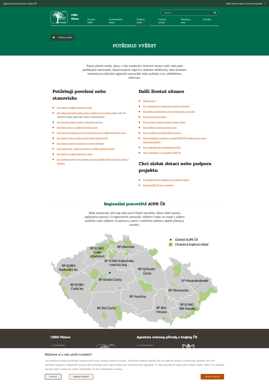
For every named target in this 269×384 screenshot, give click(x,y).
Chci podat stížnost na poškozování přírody (162, 147)
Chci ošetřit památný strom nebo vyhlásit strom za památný (169, 111)
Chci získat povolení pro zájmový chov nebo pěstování (80, 143)
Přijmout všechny (212, 377)
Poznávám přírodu (146, 345)
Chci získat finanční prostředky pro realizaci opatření (166, 180)
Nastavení (53, 377)
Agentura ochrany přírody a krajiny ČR (20, 3)
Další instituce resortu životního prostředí (244, 3)
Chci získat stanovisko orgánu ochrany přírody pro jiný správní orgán (87, 113)
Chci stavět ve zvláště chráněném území (74, 107)
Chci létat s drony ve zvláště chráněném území (77, 127)
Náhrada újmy (149, 101)
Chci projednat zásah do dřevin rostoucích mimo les (79, 122)
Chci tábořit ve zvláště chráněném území (74, 154)
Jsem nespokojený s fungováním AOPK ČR (161, 152)
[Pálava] (54, 37)
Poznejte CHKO (59, 345)
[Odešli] (214, 13)
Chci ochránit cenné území (154, 117)
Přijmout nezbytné (81, 377)
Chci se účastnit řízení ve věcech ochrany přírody (164, 122)
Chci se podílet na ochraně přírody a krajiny (162, 133)
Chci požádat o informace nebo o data (160, 127)
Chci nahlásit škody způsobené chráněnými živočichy (166, 106)
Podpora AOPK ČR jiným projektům (158, 185)
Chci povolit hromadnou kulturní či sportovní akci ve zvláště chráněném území (91, 133)
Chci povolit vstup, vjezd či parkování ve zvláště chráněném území (86, 148)
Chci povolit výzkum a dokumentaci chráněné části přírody (82, 138)
